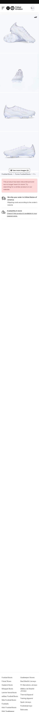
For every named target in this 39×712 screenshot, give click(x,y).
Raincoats (24, 709)
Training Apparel (26, 698)
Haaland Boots (7, 685)
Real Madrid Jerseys (28, 681)
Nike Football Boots (9, 700)
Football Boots (7, 174)
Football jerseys (26, 706)
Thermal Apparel (26, 694)
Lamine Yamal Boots (9, 692)
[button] (19, 213)
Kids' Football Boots (9, 707)
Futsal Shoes (6, 681)
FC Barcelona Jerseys (28, 685)
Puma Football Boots (23, 174)
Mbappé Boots (7, 689)
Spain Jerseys (25, 702)
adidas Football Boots (10, 696)
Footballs (5, 704)
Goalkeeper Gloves (27, 677)
